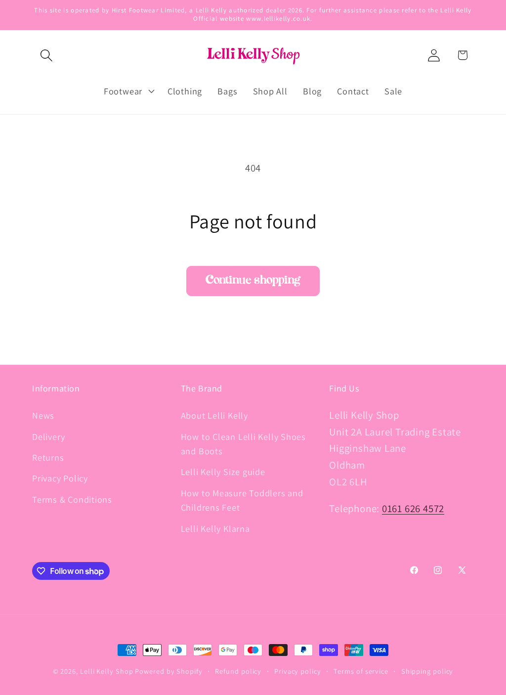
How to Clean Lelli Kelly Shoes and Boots (243, 444)
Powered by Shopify (168, 671)
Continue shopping (253, 280)
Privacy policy (297, 671)
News (43, 415)
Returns (48, 457)
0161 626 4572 (413, 508)
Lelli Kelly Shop (106, 671)
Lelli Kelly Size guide (223, 472)
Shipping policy (427, 671)
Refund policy (238, 671)
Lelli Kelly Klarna (215, 528)
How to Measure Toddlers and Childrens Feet (242, 500)
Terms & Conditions (72, 499)
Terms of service (361, 671)
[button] (46, 55)
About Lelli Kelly (214, 415)
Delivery (48, 436)
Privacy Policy (60, 478)
